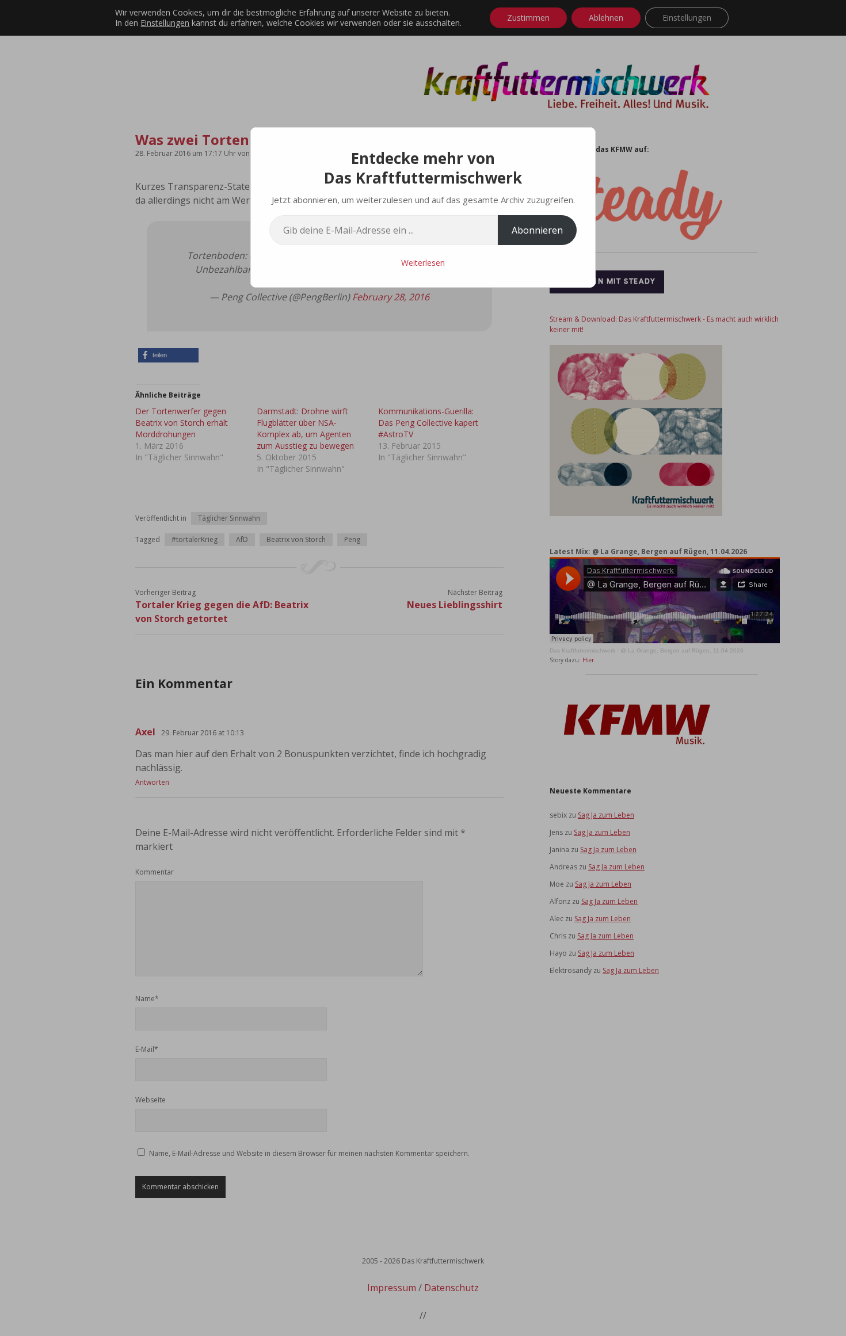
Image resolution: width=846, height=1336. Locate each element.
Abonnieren (537, 230)
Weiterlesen (423, 262)
